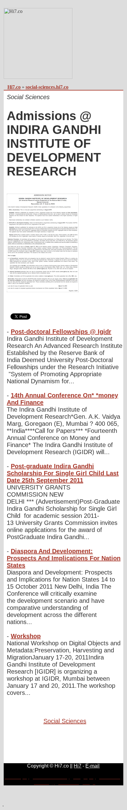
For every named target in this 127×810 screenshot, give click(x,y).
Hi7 (77, 765)
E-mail (92, 765)
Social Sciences (64, 721)
